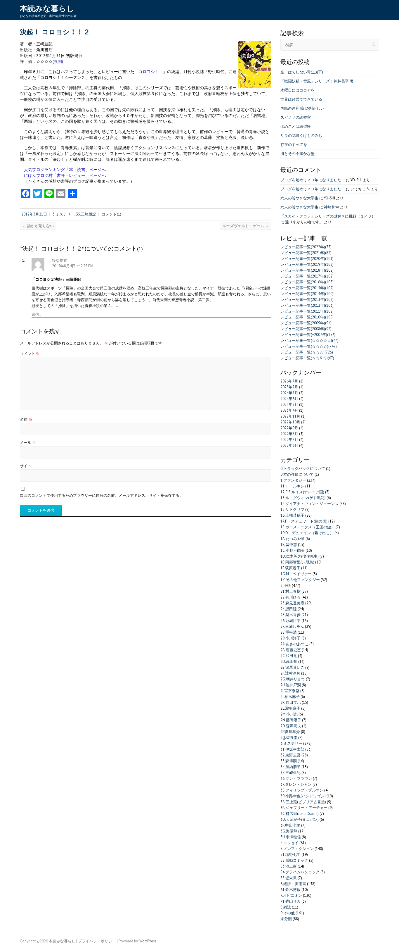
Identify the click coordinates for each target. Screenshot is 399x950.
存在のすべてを (293, 144)
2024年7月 (289, 392)
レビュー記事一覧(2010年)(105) (307, 317)
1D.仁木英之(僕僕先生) (299, 556)
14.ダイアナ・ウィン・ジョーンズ (309, 503)
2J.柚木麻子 (290, 696)
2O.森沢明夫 (290, 725)
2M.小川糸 (289, 714)
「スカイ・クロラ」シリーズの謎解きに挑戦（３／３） (327, 216)
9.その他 (287, 913)
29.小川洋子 (290, 638)
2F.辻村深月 (290, 673)
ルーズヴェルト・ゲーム (245, 225)
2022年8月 (289, 433)
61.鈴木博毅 (290, 889)
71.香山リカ (290, 901)
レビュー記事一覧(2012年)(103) (307, 305)
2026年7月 (289, 381)
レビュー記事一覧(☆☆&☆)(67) (307, 358)
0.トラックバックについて (302, 468)
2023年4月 (289, 410)
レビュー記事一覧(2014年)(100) (307, 293)
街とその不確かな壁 (297, 153)
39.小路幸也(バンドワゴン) (303, 796)
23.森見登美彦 (292, 603)
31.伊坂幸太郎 (292, 749)
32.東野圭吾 (290, 755)
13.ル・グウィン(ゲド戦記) (303, 497)
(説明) (58, 61)
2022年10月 (290, 422)
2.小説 (285, 585)
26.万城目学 (290, 620)
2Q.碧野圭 (288, 737)
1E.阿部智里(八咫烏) (297, 562)
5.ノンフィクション (297, 848)
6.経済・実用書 (293, 883)
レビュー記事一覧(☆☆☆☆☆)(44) (309, 340)
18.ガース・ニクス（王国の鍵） (307, 527)
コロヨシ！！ (150, 71)
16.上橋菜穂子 (292, 515)
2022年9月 (289, 427)
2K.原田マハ (290, 702)
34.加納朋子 (290, 766)
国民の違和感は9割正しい (302, 108)
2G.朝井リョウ (292, 679)
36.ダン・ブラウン (296, 778)
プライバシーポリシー (97, 941)
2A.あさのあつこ (294, 644)
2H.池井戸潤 (290, 684)
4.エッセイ (289, 842)
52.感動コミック (294, 860)
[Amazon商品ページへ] (254, 43)
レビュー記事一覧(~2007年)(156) (308, 334)
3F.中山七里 (290, 825)
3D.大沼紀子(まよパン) (299, 819)
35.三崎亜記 (86, 214)
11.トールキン (292, 486)
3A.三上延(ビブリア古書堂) (303, 801)
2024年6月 (289, 398)
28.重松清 (288, 632)
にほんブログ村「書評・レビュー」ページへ (65, 175)
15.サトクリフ (292, 509)
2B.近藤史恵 (290, 649)
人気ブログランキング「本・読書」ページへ (65, 169)
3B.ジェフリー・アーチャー (303, 807)
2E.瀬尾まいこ (292, 667)
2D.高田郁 (288, 661)
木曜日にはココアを (297, 90)
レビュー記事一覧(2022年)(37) (306, 246)
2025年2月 (289, 387)
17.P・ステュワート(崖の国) (303, 521)
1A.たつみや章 (292, 538)
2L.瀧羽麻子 (290, 708)
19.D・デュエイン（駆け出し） (307, 532)
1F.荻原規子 (290, 567)
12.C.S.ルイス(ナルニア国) (302, 491)
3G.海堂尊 (288, 831)
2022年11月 (290, 416)
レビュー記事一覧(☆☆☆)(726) (306, 352)
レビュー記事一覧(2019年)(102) (307, 264)
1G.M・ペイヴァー (296, 573)
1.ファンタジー (293, 480)
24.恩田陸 (288, 608)
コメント (30, 353)
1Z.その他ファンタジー (300, 579)
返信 (36, 314)
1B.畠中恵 (288, 544)
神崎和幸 (331, 207)
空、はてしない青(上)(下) (301, 72)
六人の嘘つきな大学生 (299, 198)
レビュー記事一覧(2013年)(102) (307, 299)
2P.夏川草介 (290, 731)
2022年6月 (289, 445)
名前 (26, 419)
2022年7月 (289, 439)
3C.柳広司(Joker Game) (299, 813)
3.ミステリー (63, 214)
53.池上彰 (288, 866)
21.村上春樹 (290, 591)
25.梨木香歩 (290, 614)
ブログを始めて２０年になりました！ (312, 179)
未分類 (286, 918)
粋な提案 (59, 260)
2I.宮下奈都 (289, 690)
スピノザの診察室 (295, 117)
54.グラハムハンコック (300, 872)
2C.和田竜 (288, 655)
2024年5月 (289, 404)
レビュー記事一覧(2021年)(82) (306, 252)
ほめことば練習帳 (295, 126)
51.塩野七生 (290, 854)
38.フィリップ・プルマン (301, 790)
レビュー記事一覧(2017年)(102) (307, 276)
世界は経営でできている (301, 99)
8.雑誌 (285, 907)
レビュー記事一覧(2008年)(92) (306, 328)
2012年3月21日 (34, 214)
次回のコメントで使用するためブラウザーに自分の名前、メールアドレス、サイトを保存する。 (101, 495)
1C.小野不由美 (292, 550)
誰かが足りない (38, 225)
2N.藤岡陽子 (290, 720)
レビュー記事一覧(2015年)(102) (307, 287)
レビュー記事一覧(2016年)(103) (307, 282)
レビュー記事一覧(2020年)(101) (307, 258)
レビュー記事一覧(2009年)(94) (306, 322)
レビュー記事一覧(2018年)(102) (307, 270)
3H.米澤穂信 (290, 837)
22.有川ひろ (290, 597)
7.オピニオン (291, 895)
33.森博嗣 (288, 760)
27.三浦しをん (292, 626)
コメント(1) (111, 214)
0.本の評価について (297, 474)
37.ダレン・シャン (296, 784)
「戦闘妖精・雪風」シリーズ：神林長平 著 (316, 81)
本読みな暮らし (47, 8)
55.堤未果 (288, 877)
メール (28, 442)
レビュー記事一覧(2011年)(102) (307, 311)
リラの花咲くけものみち (301, 135)
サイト (25, 465)
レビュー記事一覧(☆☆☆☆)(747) (308, 346)
